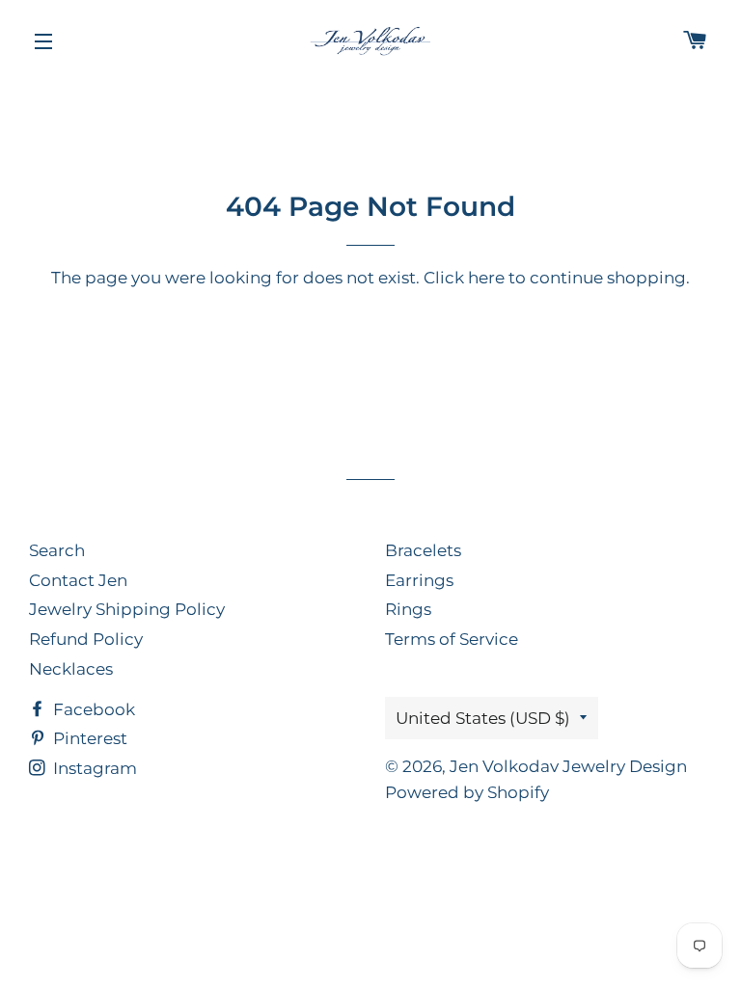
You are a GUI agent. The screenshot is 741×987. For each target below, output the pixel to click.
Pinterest (88, 738)
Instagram (93, 768)
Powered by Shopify (467, 792)
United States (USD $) (483, 718)
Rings (408, 609)
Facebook (92, 709)
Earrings (419, 580)
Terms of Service (451, 639)
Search (57, 550)
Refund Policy (86, 639)
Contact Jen (78, 580)
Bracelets (423, 550)
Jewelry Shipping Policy (127, 609)
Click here (464, 277)
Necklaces (71, 669)
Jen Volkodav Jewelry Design (568, 766)
